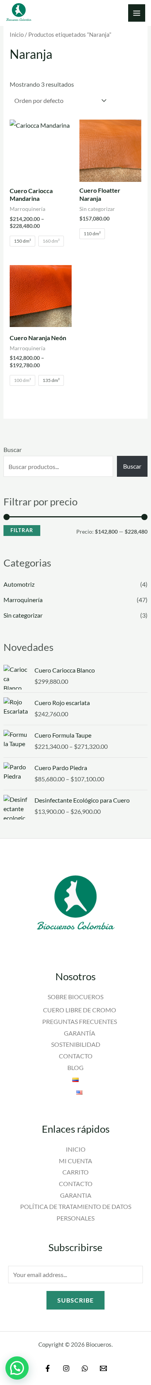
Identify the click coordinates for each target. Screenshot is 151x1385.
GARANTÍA (79, 1033)
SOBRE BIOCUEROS (75, 996)
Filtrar (21, 530)
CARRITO (75, 1172)
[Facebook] (47, 1368)
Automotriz (18, 584)
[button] (17, 1368)
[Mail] (103, 1368)
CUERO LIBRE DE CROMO (79, 1009)
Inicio (17, 34)
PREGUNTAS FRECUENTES (79, 1021)
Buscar (12, 449)
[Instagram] (66, 1368)
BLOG (75, 1067)
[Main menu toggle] (136, 12)
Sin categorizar (23, 615)
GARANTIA (75, 1195)
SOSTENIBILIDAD (75, 1044)
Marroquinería (23, 599)
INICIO (76, 1149)
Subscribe (75, 1300)
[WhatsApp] (84, 1368)
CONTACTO (76, 1056)
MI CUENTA (75, 1160)
